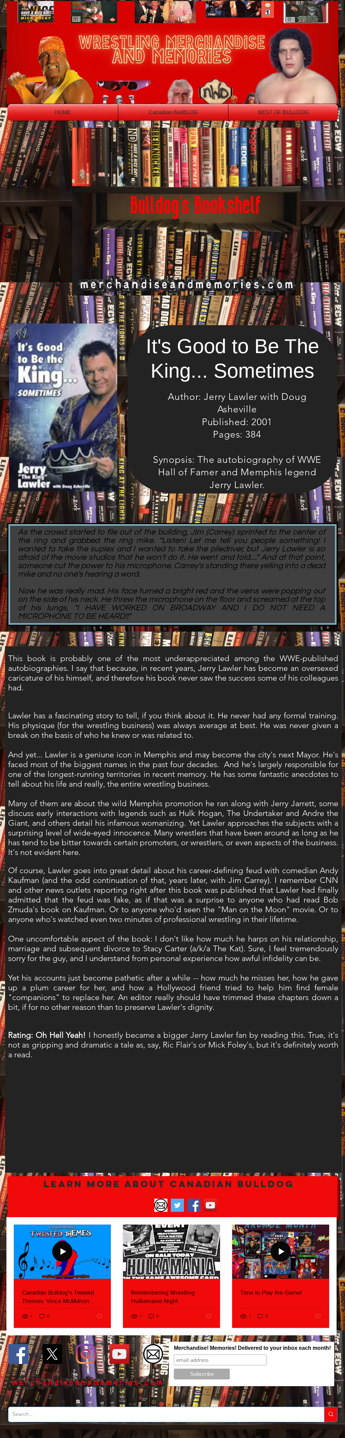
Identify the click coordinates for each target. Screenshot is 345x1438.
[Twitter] (177, 1205)
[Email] (160, 1205)
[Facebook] (193, 1205)
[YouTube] (210, 1205)
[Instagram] (86, 1354)
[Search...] (330, 1414)
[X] (52, 1354)
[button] (172, 1196)
